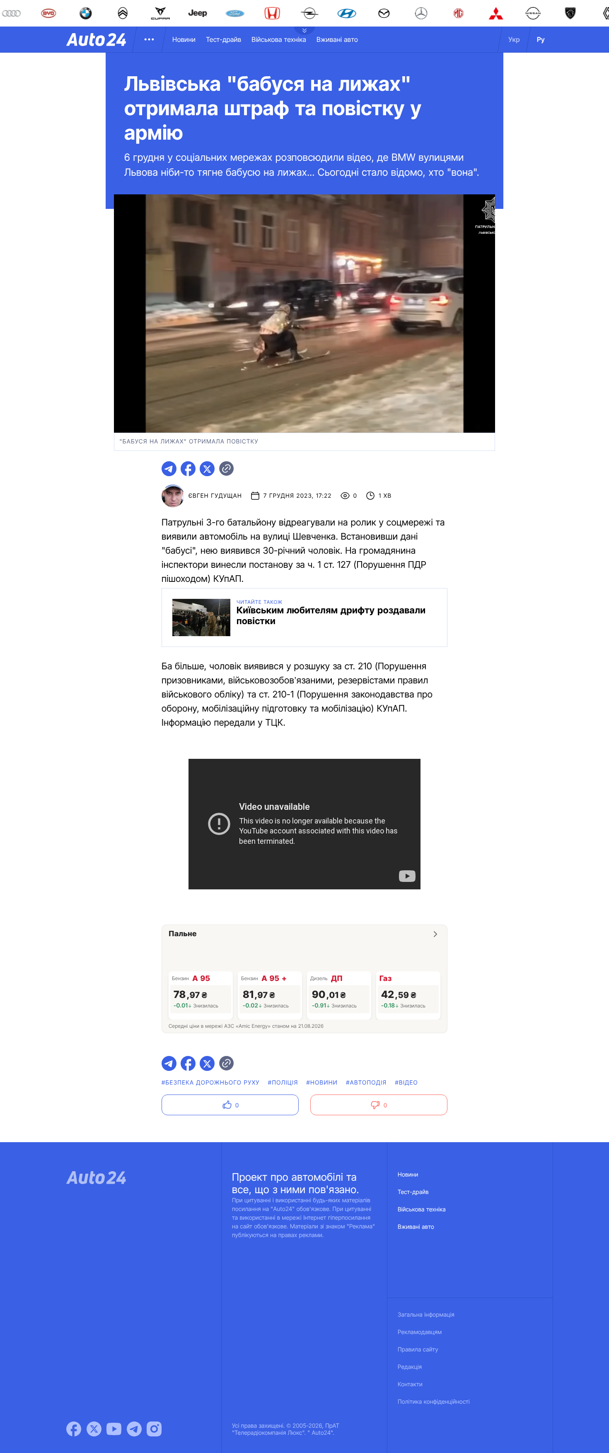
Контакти (410, 1384)
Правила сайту (418, 1349)
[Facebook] (73, 1429)
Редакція (410, 1367)
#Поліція (283, 1082)
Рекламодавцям (420, 1332)
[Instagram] (154, 1429)
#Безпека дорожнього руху (211, 1082)
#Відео (406, 1082)
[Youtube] (113, 1429)
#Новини (322, 1082)
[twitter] (207, 468)
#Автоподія (366, 1082)
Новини (184, 39)
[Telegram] (134, 1429)
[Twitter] (94, 1429)
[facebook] (188, 468)
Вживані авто (337, 39)
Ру (541, 39)
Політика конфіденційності (434, 1401)
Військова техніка (278, 39)
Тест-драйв (223, 39)
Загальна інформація (426, 1314)
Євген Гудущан (215, 495)
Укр (514, 39)
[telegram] (169, 468)
